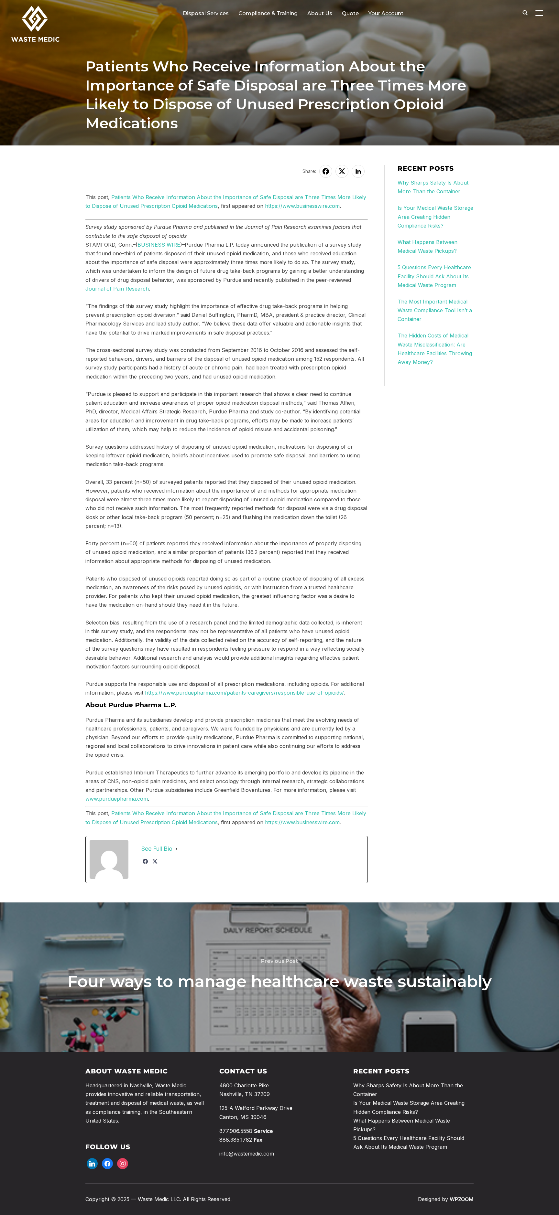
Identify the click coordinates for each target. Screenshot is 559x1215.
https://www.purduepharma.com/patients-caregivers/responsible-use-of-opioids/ (244, 692)
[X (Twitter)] (155, 861)
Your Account (385, 13)
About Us (319, 13)
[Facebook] (145, 861)
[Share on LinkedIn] (358, 171)
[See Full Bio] (176, 849)
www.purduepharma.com (116, 798)
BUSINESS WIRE (158, 244)
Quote (350, 13)
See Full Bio (156, 848)
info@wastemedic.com (246, 1153)
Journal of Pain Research (117, 288)
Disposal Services (206, 13)
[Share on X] (341, 171)
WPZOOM (462, 1199)
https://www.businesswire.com (302, 206)
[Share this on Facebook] (325, 171)
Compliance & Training (268, 13)
